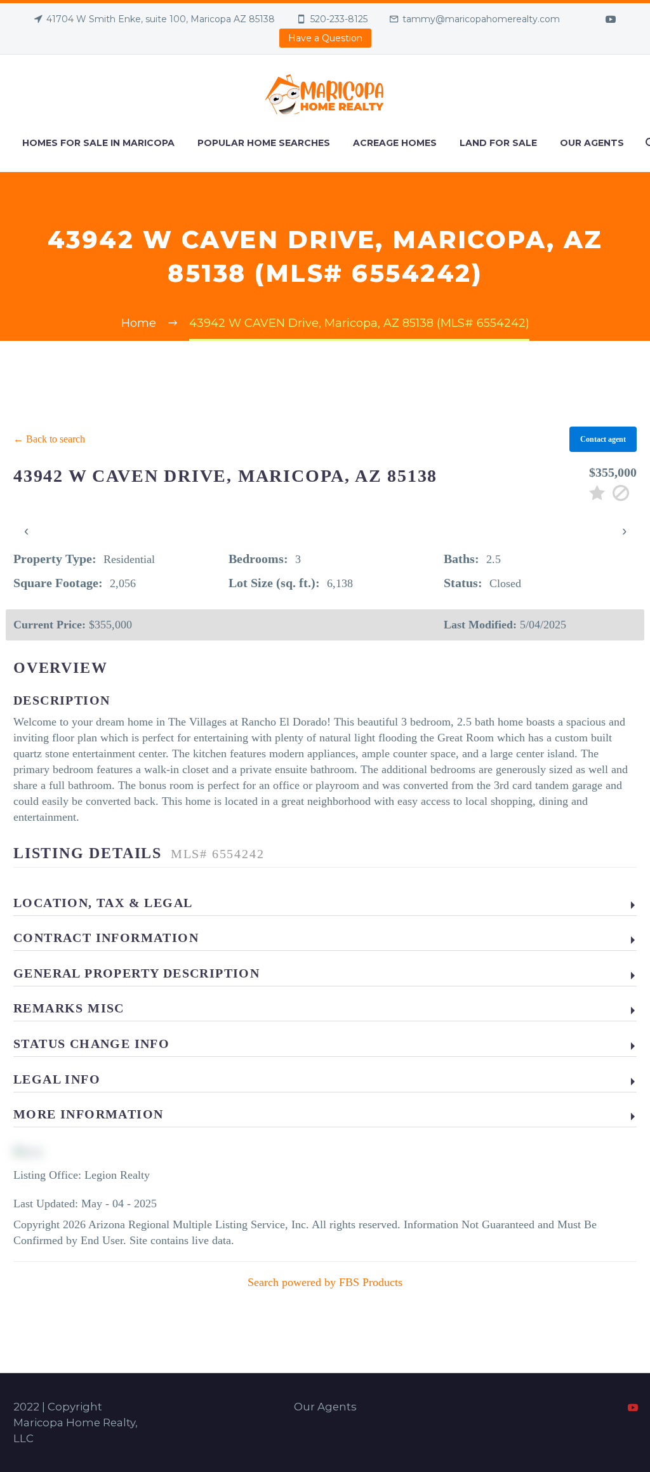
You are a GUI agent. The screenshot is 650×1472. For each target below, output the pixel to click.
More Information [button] (88, 1114)
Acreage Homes (395, 143)
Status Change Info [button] (91, 1044)
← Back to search (49, 439)
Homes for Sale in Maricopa (98, 143)
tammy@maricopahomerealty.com (481, 19)
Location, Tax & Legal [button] (102, 903)
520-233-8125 (339, 19)
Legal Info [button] (56, 1079)
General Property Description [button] (136, 973)
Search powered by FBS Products (325, 1282)
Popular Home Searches (263, 143)
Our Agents (592, 143)
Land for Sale (498, 143)
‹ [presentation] (26, 530)
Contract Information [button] (106, 938)
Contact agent (603, 439)
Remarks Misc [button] (68, 1008)
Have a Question (325, 38)
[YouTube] (610, 19)
